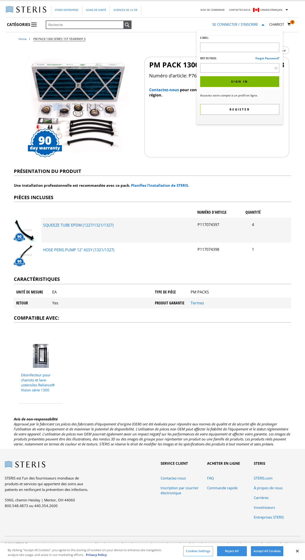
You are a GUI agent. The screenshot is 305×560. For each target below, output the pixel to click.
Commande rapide (222, 487)
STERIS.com (263, 478)
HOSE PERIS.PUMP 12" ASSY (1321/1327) (78, 249)
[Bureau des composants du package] (26, 240)
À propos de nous (268, 487)
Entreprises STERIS (269, 517)
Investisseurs (264, 507)
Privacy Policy (96, 555)
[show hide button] (276, 68)
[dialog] (239, 78)
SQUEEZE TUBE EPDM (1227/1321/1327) (78, 225)
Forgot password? (267, 58)
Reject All (232, 551)
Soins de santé (96, 10)
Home (23, 39)
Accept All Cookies (267, 551)
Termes (197, 303)
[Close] (297, 551)
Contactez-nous (239, 9)
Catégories (19, 24)
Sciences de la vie (125, 10)
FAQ (210, 478)
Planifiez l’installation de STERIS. (160, 185)
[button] (127, 25)
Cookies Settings (198, 551)
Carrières (261, 497)
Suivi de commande (212, 9)
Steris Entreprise (66, 10)
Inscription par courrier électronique (179, 490)
